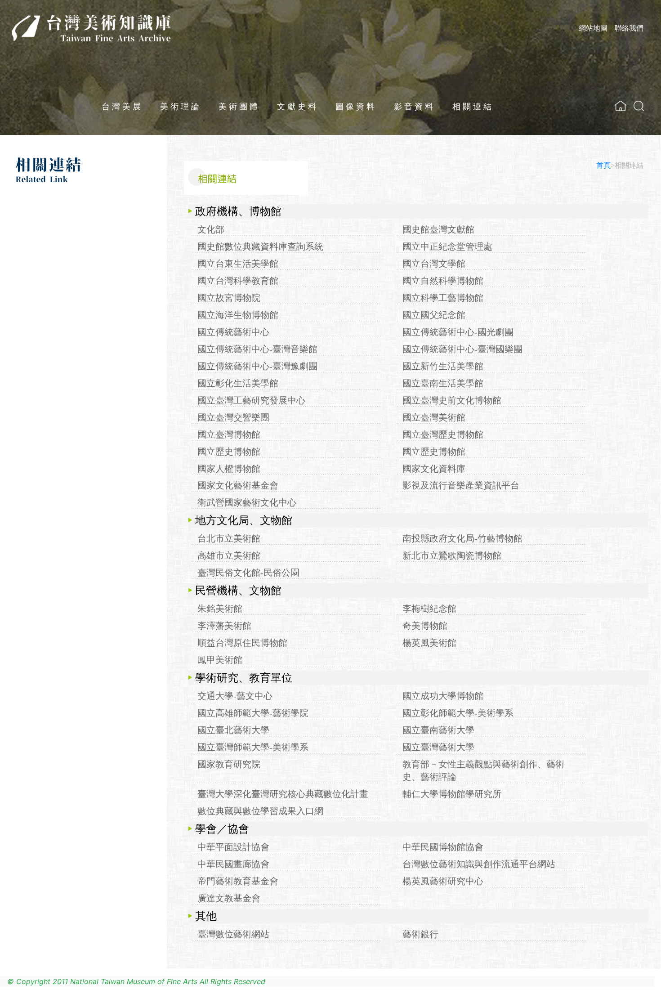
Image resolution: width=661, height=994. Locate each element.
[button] (639, 106)
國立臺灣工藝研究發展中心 (251, 400)
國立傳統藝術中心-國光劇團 (458, 332)
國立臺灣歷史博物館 (442, 434)
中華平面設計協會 (233, 847)
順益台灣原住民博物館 (242, 643)
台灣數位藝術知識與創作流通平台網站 (478, 864)
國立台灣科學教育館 (237, 281)
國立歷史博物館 (228, 452)
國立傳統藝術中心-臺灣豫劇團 (257, 366)
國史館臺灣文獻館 (438, 229)
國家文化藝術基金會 (237, 485)
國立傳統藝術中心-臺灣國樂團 (462, 349)
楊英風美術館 (429, 643)
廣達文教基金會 (228, 898)
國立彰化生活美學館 (237, 383)
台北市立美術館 (228, 538)
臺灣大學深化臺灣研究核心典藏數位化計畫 (282, 794)
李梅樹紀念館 (429, 608)
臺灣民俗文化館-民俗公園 (248, 573)
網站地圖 (593, 27)
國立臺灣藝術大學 (438, 747)
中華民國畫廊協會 (233, 864)
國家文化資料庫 (433, 469)
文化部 (210, 229)
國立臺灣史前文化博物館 (451, 400)
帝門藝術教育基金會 (237, 881)
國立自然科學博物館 (442, 281)
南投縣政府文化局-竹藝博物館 (462, 538)
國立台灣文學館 (433, 264)
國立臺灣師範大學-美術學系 (252, 747)
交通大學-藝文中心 (234, 696)
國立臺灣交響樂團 (233, 417)
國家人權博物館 (228, 469)
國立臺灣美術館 (433, 417)
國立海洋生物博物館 (237, 315)
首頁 (603, 165)
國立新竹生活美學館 (442, 366)
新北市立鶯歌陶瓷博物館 (451, 555)
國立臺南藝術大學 (438, 730)
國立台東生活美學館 (237, 264)
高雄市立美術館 (228, 555)
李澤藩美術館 (224, 626)
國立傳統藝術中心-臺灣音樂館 (257, 349)
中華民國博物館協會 (442, 847)
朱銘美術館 (219, 608)
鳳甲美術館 (219, 660)
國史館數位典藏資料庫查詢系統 (260, 246)
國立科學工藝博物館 (442, 298)
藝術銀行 (420, 934)
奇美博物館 (424, 626)
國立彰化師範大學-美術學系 (458, 713)
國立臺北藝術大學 (233, 730)
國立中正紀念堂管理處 (447, 246)
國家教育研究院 (228, 764)
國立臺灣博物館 (228, 434)
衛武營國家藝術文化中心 (246, 502)
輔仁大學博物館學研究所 (451, 794)
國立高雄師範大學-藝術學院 (252, 713)
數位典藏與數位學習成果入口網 (260, 811)
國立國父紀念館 (433, 315)
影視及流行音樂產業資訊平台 (460, 485)
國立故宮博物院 (228, 298)
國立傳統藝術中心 (233, 332)
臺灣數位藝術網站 (233, 934)
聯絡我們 (629, 27)
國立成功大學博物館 (442, 696)
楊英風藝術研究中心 (442, 881)
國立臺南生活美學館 (442, 383)
